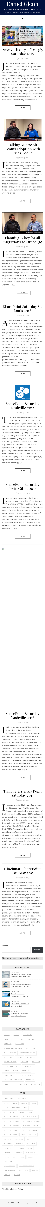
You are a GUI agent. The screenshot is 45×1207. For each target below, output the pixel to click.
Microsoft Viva (10, 1134)
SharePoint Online (26, 1075)
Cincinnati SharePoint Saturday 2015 (22, 870)
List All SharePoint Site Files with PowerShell (20, 1005)
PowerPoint (31, 1152)
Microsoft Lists (30, 1116)
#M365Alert (8, 1099)
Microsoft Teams (27, 1053)
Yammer (17, 1175)
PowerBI (7, 1152)
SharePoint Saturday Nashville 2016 (22, 715)
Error (33, 1103)
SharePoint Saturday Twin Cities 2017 (22, 486)
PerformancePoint (12, 1066)
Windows (23, 1084)
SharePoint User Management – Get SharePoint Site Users (21, 985)
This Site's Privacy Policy (12, 1189)
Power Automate (11, 1071)
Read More (22, 108)
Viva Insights (9, 1170)
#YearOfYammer (10, 1103)
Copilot (21, 1039)
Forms (31, 1039)
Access (7, 1035)
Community (27, 1035)
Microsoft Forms (11, 1116)
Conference (9, 1039)
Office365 (8, 1143)
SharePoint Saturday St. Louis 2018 (22, 308)
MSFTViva (7, 1139)
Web (14, 1084)
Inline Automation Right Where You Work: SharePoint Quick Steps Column (21, 975)
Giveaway (7, 1044)
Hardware (20, 1044)
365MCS (24, 1103)
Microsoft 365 (10, 1053)
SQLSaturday (9, 1166)
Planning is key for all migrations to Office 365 (22, 239)
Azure (16, 1035)
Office (29, 1139)
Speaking (30, 1079)
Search (5, 945)
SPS (19, 1161)
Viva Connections (26, 1166)
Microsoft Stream (31, 1125)
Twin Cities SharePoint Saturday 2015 (22, 793)
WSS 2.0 (35, 1170)
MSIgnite (19, 1139)
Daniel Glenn (22, 3)
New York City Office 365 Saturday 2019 (22, 51)
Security (32, 1157)
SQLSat (28, 1161)
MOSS (23, 1134)
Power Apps (29, 1066)
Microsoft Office (11, 1121)
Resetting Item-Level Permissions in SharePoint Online (20, 995)
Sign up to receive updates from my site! (20, 958)
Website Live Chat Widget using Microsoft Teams (19, 1015)
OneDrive (24, 1062)
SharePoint (9, 1075)
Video (6, 1084)
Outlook (36, 1062)
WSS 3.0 (7, 1175)
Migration (8, 1057)
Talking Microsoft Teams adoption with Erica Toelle (22, 148)
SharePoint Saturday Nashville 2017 (22, 405)
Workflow (35, 1084)
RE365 (22, 1157)
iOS (25, 1107)
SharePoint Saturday (13, 1079)
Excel (6, 1107)
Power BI (26, 1071)
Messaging (30, 1048)
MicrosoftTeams (30, 1130)
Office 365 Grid (10, 1062)
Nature (20, 1057)
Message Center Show (13, 1048)
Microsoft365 (10, 1112)
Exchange (16, 1107)
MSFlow (32, 1134)
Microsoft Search (11, 1125)
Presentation (10, 1157)
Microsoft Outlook (31, 1121)
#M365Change (23, 1099)
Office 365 (31, 1057)
